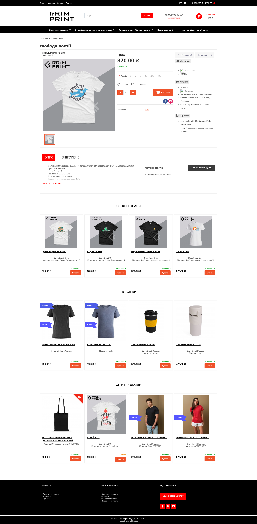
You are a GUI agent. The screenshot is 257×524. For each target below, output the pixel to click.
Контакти (61, 3)
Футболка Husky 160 (99, 344)
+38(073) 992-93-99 (172, 15)
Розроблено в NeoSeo (128, 521)
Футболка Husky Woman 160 (58, 344)
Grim (147, 110)
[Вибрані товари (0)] (185, 3)
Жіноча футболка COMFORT (192, 437)
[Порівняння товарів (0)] (180, 3)
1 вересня (182, 251)
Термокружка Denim (143, 344)
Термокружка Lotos (188, 344)
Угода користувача (110, 501)
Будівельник (94, 251)
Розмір (124, 76)
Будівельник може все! (145, 251)
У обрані (124, 84)
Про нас (69, 3)
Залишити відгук (201, 167)
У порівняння (140, 84)
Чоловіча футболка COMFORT (149, 437)
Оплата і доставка (47, 3)
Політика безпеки (109, 498)
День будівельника (54, 251)
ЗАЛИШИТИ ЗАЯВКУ (173, 496)
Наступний (202, 55)
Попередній (187, 55)
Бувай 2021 (93, 437)
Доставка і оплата (110, 494)
